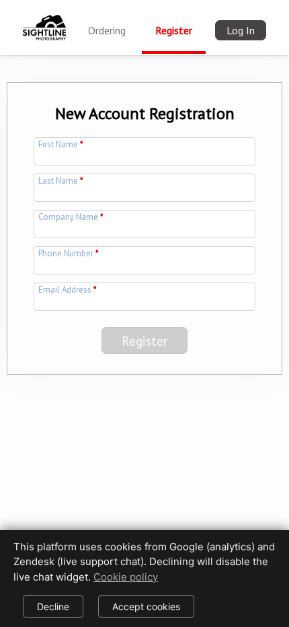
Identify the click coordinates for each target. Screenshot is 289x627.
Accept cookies (146, 606)
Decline (53, 606)
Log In (240, 30)
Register (173, 30)
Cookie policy (125, 576)
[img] (44, 19)
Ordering (107, 30)
